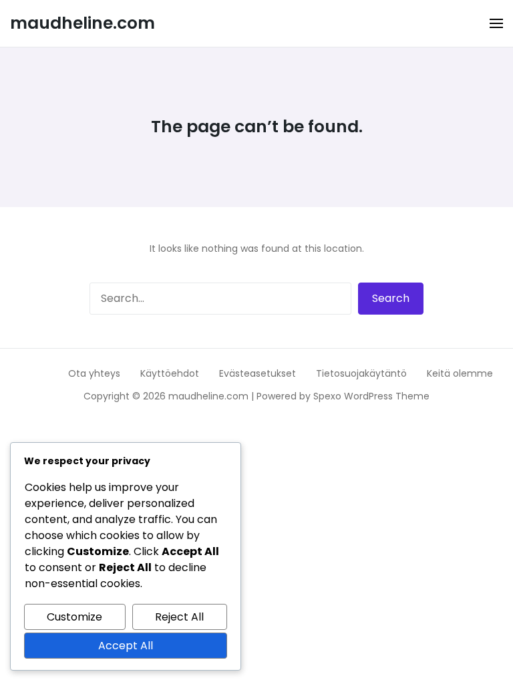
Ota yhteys (94, 373)
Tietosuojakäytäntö (361, 373)
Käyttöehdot (169, 373)
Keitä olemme (460, 373)
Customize (74, 617)
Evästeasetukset (257, 373)
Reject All (179, 617)
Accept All (125, 645)
